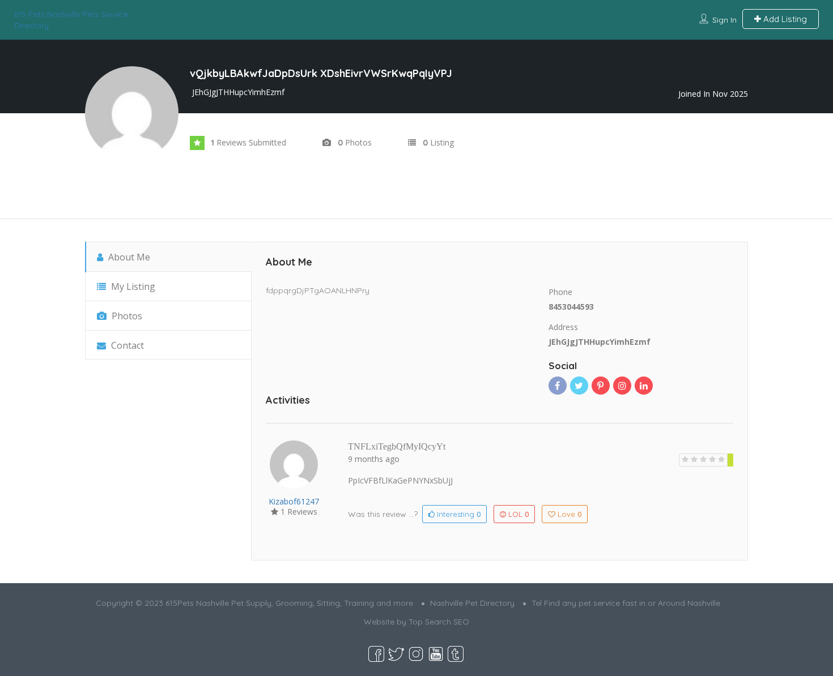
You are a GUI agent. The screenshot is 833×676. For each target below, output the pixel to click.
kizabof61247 (294, 501)
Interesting (458, 514)
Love (569, 514)
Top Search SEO (439, 622)
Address (563, 327)
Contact (126, 345)
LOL (518, 514)
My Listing (132, 286)
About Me (128, 257)
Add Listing (784, 19)
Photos (125, 316)
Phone (560, 291)
